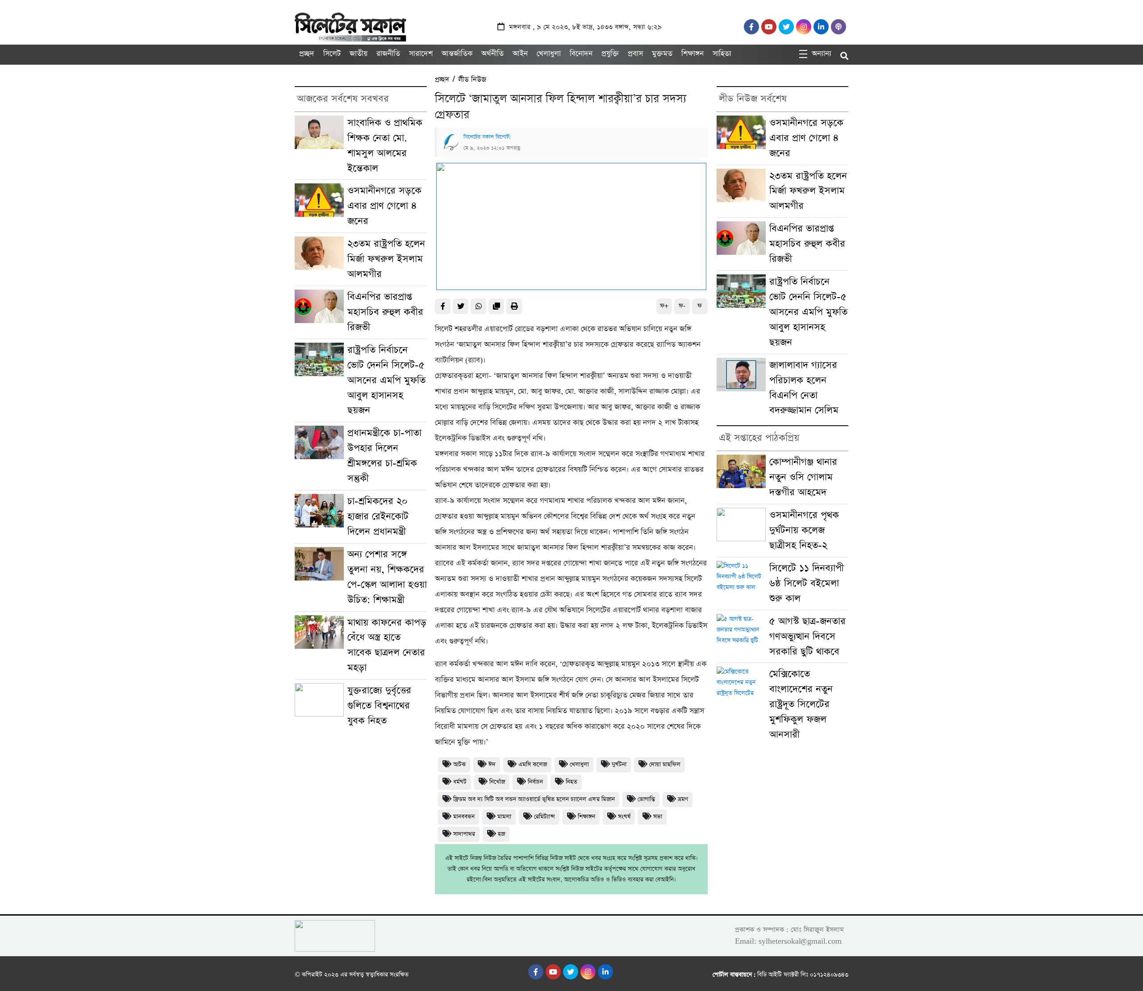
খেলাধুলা (549, 54)
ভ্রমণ (683, 799)
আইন (520, 54)
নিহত (571, 782)
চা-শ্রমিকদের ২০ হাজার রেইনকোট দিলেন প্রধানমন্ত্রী (378, 516)
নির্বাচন (535, 782)
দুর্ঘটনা (619, 764)
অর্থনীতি (492, 54)
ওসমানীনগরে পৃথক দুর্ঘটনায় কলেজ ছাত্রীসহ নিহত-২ (804, 530)
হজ (501, 834)
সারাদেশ (421, 54)
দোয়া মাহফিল (664, 764)
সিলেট (332, 54)
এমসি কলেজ (532, 764)
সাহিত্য (722, 54)
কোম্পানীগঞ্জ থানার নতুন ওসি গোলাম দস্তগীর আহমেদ (803, 477)
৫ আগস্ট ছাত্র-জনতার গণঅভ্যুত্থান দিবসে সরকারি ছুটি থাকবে (807, 636)
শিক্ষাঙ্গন (692, 54)
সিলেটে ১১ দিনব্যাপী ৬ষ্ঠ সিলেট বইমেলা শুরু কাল (806, 583)
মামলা (504, 817)
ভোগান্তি (646, 799)
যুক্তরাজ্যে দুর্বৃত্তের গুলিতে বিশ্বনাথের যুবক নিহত (379, 706)
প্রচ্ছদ (306, 54)
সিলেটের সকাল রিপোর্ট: (487, 137)
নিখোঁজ (497, 782)
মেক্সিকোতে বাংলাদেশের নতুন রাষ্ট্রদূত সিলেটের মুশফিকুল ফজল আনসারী (801, 704)
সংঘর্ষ (624, 817)
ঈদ (492, 764)
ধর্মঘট (460, 782)
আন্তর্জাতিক (457, 54)
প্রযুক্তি (610, 54)
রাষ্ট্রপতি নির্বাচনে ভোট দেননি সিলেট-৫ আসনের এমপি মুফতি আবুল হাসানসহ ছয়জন (386, 380)
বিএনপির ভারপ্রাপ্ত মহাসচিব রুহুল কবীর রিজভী (385, 312)
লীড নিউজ (472, 80)
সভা (657, 817)
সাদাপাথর (464, 834)
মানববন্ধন (464, 817)
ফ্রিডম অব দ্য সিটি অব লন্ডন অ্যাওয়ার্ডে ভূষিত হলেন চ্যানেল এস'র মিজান (534, 799)
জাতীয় (358, 54)
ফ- (682, 306)
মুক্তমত (662, 54)
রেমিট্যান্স (544, 817)
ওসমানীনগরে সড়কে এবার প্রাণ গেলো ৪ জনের (384, 206)
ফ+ (664, 306)
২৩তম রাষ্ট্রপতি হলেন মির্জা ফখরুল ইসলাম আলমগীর (386, 259)
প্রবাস (635, 54)
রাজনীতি (388, 54)
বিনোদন (581, 54)
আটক (459, 764)
